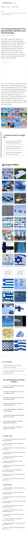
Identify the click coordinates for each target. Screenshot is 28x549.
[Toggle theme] (15, 3)
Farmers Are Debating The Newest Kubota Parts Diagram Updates (13, 142)
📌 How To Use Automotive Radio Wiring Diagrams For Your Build (12, 427)
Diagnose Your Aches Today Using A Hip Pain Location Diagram (13, 466)
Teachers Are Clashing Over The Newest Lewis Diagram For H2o (12, 457)
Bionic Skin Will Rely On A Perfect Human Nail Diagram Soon (13, 448)
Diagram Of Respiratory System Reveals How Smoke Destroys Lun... (13, 475)
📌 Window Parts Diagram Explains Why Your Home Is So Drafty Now (13, 416)
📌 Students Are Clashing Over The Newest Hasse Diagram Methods (13, 398)
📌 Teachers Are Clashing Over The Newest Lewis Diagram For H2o (13, 392)
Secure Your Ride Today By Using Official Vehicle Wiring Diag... (12, 444)
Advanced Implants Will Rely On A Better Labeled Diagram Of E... (12, 461)
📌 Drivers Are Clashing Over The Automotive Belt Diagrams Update (14, 386)
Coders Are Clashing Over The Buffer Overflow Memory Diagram (12, 366)
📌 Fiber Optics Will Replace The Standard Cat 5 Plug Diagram (13, 410)
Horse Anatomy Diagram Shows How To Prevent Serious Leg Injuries (14, 147)
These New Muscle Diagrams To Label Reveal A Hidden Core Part (13, 453)
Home (2, 11)
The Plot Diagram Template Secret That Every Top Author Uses (13, 153)
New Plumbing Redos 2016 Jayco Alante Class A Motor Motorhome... (14, 439)
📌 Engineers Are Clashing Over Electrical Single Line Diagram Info (13, 404)
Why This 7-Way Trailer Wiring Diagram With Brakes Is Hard (13, 479)
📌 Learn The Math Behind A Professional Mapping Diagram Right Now (13, 422)
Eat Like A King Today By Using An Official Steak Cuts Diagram (13, 371)
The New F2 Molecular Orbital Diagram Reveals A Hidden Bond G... (12, 470)
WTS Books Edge (7, 3)
